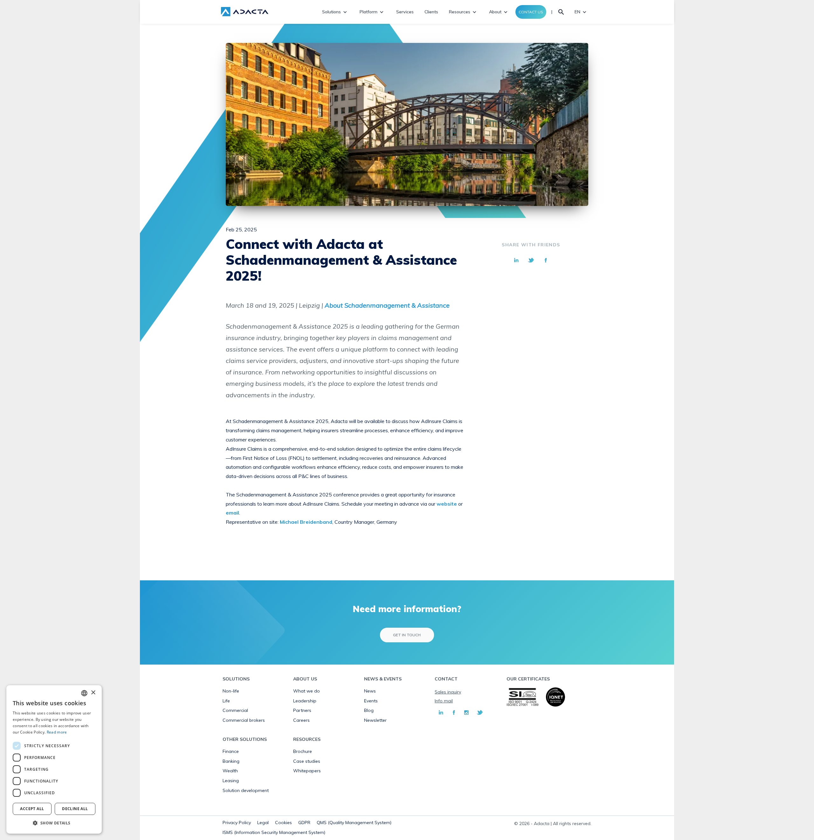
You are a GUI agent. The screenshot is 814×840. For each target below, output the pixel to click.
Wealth (230, 771)
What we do (306, 691)
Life (226, 701)
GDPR (304, 822)
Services (405, 12)
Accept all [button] (32, 808)
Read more (57, 732)
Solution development (246, 790)
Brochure (302, 751)
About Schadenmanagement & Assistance (387, 305)
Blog (369, 710)
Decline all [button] (75, 808)
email (232, 512)
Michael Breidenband (306, 522)
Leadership (304, 701)
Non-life (231, 691)
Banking (231, 761)
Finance (231, 751)
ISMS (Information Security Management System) (274, 832)
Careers (301, 720)
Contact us (531, 12)
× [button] (93, 692)
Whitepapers (307, 771)
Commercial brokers (244, 720)
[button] (54, 823)
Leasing (231, 780)
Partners (302, 710)
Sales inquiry (448, 692)
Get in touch (407, 634)
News (370, 691)
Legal (263, 822)
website (447, 504)
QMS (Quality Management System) (354, 822)
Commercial (235, 710)
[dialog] (54, 759)
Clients (431, 12)
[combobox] (84, 693)
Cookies (283, 822)
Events (371, 701)
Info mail (444, 701)
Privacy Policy (237, 822)
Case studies (306, 761)
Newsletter (375, 720)
